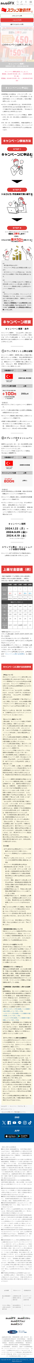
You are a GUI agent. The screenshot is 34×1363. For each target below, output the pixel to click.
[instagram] (25, 1122)
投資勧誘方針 (27, 1290)
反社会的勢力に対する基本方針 (17, 1306)
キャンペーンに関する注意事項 (14, 654)
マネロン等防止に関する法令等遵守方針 (6, 1307)
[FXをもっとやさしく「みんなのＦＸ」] (7, 2)
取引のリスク (17, 1290)
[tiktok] (30, 1122)
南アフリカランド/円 (17, 24)
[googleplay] (23, 1136)
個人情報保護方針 (6, 1297)
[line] (19, 1122)
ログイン (26, 4)
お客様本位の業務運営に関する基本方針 (17, 1297)
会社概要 (6, 1290)
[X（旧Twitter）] (4, 1122)
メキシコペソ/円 (17, 16)
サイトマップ (27, 1305)
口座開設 (21, 4)
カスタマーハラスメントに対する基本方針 (27, 1297)
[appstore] (11, 1136)
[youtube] (14, 1122)
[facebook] (9, 1122)
